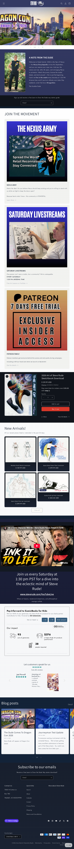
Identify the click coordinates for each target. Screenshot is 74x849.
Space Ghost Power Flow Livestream (53, 465)
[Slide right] (41, 757)
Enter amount (61, 620)
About (28, 794)
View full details (62, 417)
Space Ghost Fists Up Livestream (20, 501)
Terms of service (56, 843)
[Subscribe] (51, 103)
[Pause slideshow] (43, 47)
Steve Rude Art (19, 843)
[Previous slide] (31, 47)
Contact (29, 802)
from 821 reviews (37, 670)
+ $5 (51, 620)
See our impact (32, 620)
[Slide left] (33, 757)
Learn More (10, 200)
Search (29, 790)
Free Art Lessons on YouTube (16, 283)
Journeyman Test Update (50, 732)
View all (37, 510)
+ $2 (44, 620)
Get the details (11, 365)
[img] (37, 667)
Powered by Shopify (28, 843)
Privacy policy (47, 843)
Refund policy (38, 843)
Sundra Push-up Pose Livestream (53, 495)
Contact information (64, 844)
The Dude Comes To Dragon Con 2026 (17, 734)
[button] (4, 3)
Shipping (44, 385)
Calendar (29, 798)
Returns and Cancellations (34, 814)
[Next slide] (39, 47)
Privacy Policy (31, 806)
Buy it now (55, 409)
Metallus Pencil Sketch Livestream (20, 465)
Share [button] (45, 417)
